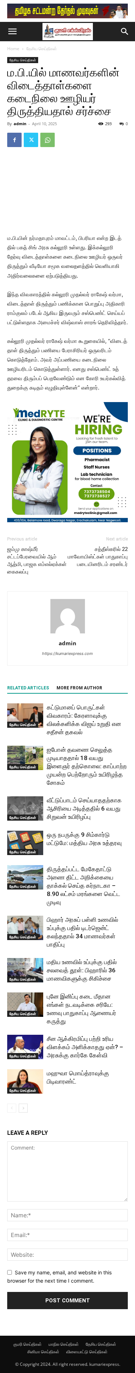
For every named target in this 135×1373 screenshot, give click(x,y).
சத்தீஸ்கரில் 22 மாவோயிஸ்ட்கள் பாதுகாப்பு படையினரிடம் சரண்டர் (98, 556)
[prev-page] (11, 1108)
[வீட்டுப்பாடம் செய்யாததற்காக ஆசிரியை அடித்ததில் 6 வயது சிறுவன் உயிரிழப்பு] (25, 808)
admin (20, 123)
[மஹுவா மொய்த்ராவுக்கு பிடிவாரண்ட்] (25, 1081)
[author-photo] (67, 633)
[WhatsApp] (47, 140)
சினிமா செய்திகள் (43, 1352)
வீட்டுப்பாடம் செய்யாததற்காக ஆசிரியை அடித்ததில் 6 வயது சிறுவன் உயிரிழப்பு (84, 808)
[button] (12, 31)
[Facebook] (14, 140)
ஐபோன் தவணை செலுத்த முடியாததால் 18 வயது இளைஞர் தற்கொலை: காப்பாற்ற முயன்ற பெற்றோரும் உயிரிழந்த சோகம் (87, 766)
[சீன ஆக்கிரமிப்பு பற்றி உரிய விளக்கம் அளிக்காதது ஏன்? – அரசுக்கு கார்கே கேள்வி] (25, 1047)
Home (13, 49)
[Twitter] (31, 140)
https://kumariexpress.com (67, 653)
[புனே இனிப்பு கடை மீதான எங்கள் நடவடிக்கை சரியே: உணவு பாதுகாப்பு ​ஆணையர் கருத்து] (25, 1004)
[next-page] (23, 1108)
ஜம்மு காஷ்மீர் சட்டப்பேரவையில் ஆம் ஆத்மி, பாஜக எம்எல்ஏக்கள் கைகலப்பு (37, 560)
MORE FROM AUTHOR (79, 687)
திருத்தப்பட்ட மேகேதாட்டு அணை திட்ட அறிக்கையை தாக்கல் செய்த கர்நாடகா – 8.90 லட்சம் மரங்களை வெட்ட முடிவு (83, 885)
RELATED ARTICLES (28, 687)
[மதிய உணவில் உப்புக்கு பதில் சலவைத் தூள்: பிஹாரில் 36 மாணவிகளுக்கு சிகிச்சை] (25, 970)
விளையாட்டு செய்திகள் (87, 1352)
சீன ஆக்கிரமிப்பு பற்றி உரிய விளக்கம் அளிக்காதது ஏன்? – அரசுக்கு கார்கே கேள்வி (85, 1047)
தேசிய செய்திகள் (41, 49)
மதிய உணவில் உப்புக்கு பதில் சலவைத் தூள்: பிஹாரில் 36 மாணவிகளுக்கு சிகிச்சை (82, 970)
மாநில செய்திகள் (64, 1344)
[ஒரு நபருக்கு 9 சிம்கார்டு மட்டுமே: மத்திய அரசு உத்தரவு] (25, 843)
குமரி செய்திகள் (27, 1344)
